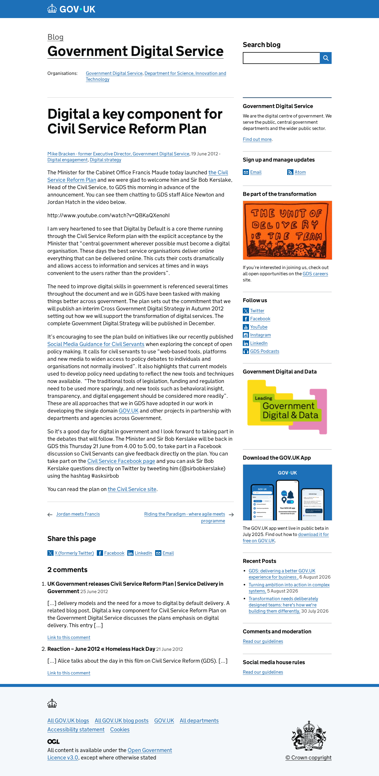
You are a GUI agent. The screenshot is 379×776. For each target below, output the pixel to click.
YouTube (258, 327)
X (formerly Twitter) (74, 553)
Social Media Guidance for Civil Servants (95, 344)
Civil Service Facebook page (121, 461)
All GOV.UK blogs (68, 720)
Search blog (262, 44)
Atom (300, 172)
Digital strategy (105, 159)
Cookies (120, 729)
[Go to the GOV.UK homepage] (71, 9)
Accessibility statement (76, 729)
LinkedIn (143, 553)
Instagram (260, 335)
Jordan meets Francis (78, 514)
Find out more (257, 139)
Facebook (114, 553)
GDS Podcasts (264, 351)
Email (168, 553)
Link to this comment (68, 637)
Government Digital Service (135, 51)
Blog (55, 37)
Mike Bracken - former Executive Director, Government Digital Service (118, 154)
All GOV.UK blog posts (122, 720)
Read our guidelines (263, 641)
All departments (199, 720)
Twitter (257, 310)
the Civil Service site (132, 489)
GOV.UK (129, 410)
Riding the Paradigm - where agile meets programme (184, 517)
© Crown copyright (308, 757)
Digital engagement (67, 159)
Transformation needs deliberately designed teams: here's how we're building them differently (283, 605)
